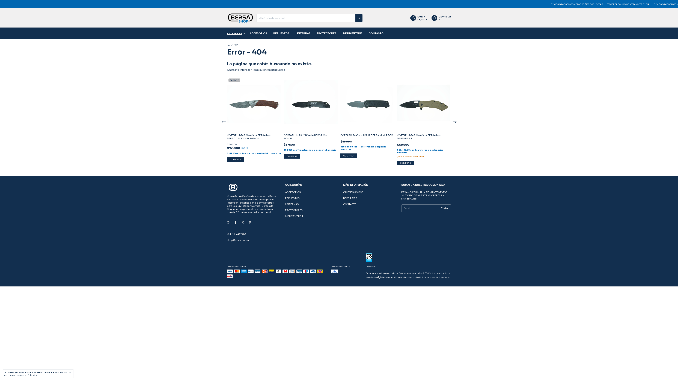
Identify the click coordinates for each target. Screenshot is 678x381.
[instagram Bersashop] (228, 222)
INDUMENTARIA (352, 33)
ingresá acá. (418, 273)
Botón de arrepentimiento (438, 273)
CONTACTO (376, 33)
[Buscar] (358, 18)
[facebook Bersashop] (235, 222)
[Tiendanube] (379, 278)
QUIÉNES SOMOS (353, 192)
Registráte (422, 19)
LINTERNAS (303, 33)
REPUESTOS (281, 33)
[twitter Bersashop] (243, 222)
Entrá (420, 16)
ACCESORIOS (258, 33)
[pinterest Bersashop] (250, 222)
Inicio (229, 45)
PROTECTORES (326, 33)
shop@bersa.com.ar (238, 240)
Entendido (32, 375)
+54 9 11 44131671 (236, 234)
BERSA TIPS (350, 198)
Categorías (234, 33)
